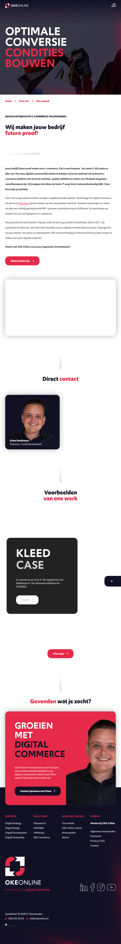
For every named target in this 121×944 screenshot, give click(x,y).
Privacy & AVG (97, 841)
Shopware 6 (40, 823)
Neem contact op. (20, 261)
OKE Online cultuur (72, 828)
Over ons (24, 101)
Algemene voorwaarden (102, 831)
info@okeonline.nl (39, 918)
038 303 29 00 (16, 918)
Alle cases (58, 653)
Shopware (24, 203)
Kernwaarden (69, 832)
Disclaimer (95, 836)
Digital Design (12, 828)
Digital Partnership (14, 837)
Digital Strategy (13, 823)
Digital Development (16, 832)
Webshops (39, 832)
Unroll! (25, 600)
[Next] (112, 581)
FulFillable (39, 828)
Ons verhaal (68, 823)
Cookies (94, 845)
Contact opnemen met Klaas (35, 791)
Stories (65, 837)
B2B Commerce (42, 837)
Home (8, 101)
